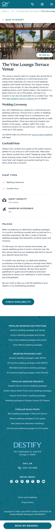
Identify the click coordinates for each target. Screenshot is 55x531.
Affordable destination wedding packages (27, 368)
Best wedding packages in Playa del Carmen (27, 413)
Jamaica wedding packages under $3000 (27, 358)
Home (4, 11)
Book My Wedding (26, 525)
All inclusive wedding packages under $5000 (27, 363)
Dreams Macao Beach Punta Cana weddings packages (27, 391)
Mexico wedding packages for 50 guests (28, 418)
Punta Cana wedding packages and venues (27, 340)
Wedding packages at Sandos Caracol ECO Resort (27, 400)
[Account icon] (42, 4)
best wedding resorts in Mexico (20, 98)
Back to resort (14, 19)
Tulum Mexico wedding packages (27, 345)
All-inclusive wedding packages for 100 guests (27, 428)
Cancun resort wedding (42, 134)
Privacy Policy (27, 502)
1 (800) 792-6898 (29, 468)
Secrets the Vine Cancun (28, 11)
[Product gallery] (27, 41)
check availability (18, 301)
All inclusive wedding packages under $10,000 (27, 372)
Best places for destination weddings (27, 423)
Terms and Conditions (27, 497)
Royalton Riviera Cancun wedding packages (27, 386)
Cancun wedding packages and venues (27, 335)
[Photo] (27, 41)
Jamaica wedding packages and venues (27, 330)
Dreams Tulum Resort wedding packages (27, 395)
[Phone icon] (32, 4)
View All (45, 55)
